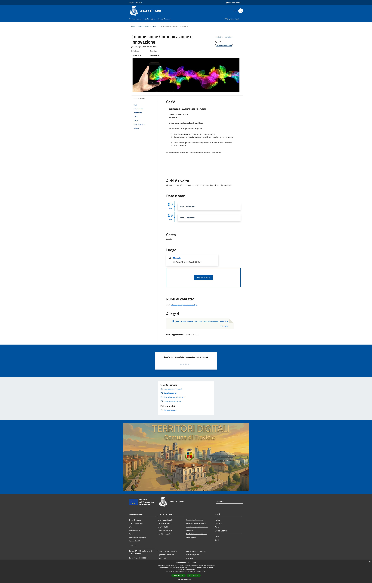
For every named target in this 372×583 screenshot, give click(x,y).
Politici (131, 534)
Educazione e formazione (194, 520)
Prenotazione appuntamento (167, 551)
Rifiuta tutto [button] (193, 575)
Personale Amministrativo (137, 537)
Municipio (177, 258)
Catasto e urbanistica (165, 530)
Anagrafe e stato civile (165, 520)
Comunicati (219, 523)
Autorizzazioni (191, 537)
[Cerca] (240, 10)
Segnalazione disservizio (166, 554)
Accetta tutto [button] (178, 575)
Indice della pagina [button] (139, 99)
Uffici (130, 527)
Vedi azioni (228, 37)
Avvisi (217, 527)
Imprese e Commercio (165, 523)
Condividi (218, 37)
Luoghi (217, 536)
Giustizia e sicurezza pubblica (196, 523)
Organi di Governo (135, 520)
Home (133, 26)
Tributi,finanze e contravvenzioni (197, 527)
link (205, 571)
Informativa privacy (192, 554)
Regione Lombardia (135, 2)
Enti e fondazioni (134, 530)
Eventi (154, 26)
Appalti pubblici (163, 527)
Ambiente (189, 530)
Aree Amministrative (136, 523)
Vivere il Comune (144, 26)
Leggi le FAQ (162, 558)
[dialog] (186, 571)
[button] (186, 580)
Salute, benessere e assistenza (196, 534)
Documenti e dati (134, 541)
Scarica (225, 326)
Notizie (217, 520)
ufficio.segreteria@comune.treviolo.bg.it (184, 305)
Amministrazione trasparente (196, 551)
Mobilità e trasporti (164, 534)
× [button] (370, 562)
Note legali (189, 558)
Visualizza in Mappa (203, 278)
